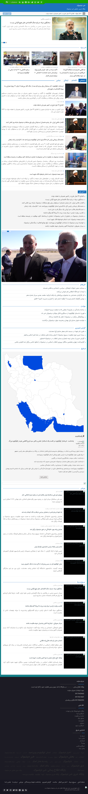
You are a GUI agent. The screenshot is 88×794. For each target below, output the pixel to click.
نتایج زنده (81, 721)
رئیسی (51, 762)
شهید (68, 766)
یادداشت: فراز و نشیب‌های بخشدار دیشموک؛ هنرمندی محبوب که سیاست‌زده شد (58, 461)
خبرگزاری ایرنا (80, 713)
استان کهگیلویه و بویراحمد (40, 752)
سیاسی (58, 80)
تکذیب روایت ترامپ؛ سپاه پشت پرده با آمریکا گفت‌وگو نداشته (63, 213)
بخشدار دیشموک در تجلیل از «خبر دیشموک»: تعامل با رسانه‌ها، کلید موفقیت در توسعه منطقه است (33, 157)
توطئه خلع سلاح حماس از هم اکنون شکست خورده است (45, 658)
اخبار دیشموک (65, 753)
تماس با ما (82, 738)
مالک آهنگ (44, 766)
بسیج (55, 757)
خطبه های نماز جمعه (9, 757)
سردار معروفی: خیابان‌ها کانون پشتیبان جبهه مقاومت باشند (64, 226)
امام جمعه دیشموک (10, 753)
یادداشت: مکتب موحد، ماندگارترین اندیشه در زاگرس (67, 458)
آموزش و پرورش (76, 753)
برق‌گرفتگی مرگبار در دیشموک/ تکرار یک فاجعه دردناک (67, 317)
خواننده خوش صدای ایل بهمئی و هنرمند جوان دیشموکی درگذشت (63, 320)
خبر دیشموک (70, 687)
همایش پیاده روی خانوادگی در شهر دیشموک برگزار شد (46, 529)
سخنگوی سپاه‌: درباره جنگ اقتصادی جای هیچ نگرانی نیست (30, 22)
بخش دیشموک (66, 757)
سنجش (82, 723)
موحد (24, 766)
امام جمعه (18, 753)
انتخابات (81, 757)
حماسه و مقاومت (79, 716)
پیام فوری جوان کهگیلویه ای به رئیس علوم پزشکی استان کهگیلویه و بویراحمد (60, 455)
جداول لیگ (81, 718)
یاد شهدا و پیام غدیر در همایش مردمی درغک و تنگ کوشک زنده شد (42, 512)
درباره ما (82, 736)
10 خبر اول (82, 192)
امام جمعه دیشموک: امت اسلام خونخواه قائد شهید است (46, 174)
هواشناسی (7, 766)
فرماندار (63, 766)
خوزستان (82, 762)
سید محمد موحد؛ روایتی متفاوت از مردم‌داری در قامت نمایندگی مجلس (61, 465)
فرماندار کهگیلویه (55, 766)
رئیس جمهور (58, 762)
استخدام (82, 741)
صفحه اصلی (81, 782)
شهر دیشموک (77, 766)
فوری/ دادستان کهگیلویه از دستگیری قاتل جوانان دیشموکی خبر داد (63, 313)
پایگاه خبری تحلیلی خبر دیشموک (13, 770)
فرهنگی (66, 80)
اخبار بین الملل (62, 782)
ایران (76, 757)
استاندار (54, 753)
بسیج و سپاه (50, 757)
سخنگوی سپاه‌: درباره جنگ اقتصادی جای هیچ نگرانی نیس (58, 13)
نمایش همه (43, 477)
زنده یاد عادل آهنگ (40, 761)
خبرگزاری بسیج (80, 726)
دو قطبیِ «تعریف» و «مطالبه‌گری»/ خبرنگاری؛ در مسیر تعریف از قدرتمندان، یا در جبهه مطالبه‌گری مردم (72, 72)
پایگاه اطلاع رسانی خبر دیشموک (50, 770)
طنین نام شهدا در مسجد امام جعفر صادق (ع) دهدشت (67, 331)
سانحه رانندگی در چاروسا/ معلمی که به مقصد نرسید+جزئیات (64, 310)
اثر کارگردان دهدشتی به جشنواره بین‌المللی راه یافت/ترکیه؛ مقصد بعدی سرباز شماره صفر (55, 295)
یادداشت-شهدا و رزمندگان (33, 782)
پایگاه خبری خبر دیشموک (72, 774)
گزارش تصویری (46, 782)
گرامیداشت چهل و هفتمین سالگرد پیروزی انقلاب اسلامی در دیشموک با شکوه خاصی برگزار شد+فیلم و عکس (49, 342)
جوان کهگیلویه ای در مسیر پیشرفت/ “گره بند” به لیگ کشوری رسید (41, 564)
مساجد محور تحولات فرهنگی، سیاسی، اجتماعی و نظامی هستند (64, 288)
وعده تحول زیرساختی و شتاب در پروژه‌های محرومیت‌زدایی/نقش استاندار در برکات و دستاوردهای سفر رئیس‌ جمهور (48, 451)
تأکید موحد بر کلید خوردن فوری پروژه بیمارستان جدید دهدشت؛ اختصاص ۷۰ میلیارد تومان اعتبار (45, 72)
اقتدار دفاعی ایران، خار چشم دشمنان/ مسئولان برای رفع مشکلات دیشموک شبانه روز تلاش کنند (34, 122)
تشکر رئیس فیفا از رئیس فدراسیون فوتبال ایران (48, 546)
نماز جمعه (19, 766)
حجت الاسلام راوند (41, 757)
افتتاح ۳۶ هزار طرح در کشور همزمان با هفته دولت (48, 105)
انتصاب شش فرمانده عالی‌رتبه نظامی (51, 640)
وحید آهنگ (80, 770)
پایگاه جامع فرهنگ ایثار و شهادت (75, 711)
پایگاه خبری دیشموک (52, 774)
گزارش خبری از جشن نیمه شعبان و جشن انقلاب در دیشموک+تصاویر (62, 338)
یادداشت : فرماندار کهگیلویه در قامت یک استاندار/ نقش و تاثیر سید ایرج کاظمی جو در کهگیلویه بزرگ (41, 441)
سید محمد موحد (9, 762)
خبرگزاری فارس (80, 746)
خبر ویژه (83, 47)
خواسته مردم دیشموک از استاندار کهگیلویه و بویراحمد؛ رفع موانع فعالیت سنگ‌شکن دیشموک (54, 223)
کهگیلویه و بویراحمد (28, 774)
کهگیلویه (37, 774)
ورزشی (21, 782)
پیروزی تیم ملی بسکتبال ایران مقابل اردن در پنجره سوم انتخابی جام (42, 495)
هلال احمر (13, 766)
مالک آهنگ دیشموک (32, 766)
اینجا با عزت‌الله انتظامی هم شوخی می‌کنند (71, 292)
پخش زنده (82, 748)
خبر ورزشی (17, 757)
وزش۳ (83, 743)
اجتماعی (82, 80)
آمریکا (82, 753)
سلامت (28, 762)
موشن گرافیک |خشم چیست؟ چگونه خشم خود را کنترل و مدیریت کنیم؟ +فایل (59, 299)
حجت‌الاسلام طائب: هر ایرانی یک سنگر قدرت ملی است (66, 209)
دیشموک (67, 761)
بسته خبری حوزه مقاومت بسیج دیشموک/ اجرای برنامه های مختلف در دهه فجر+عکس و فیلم (54, 335)
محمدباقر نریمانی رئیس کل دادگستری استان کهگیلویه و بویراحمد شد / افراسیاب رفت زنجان (35, 139)
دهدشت (76, 762)
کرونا (42, 774)
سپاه (24, 762)
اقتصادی (74, 80)
